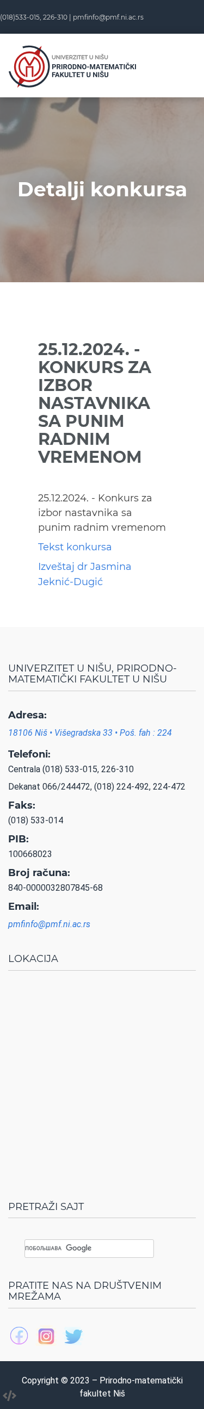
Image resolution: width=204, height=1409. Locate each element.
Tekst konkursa (75, 547)
